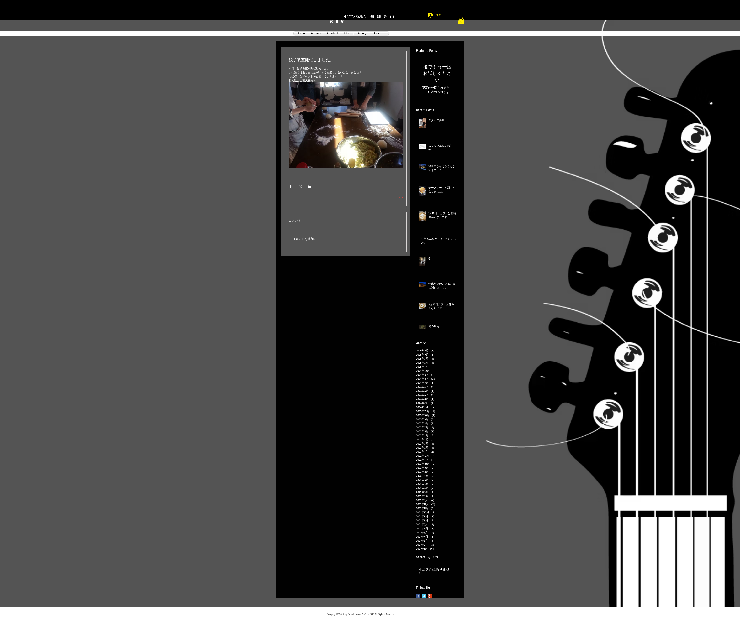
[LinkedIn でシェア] (309, 186)
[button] (461, 20)
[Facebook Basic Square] (418, 596)
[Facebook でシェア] (291, 186)
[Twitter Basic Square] (424, 596)
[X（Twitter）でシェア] (300, 186)
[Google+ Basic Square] (430, 596)
